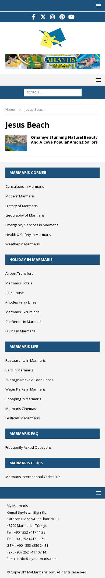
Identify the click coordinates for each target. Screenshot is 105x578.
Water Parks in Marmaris (25, 389)
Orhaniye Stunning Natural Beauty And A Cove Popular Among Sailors (64, 140)
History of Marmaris (21, 205)
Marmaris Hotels (18, 283)
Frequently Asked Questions (28, 447)
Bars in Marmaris (19, 370)
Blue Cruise (14, 292)
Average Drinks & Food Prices (29, 379)
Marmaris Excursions (22, 311)
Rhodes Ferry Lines (21, 302)
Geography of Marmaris (25, 215)
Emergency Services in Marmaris (31, 224)
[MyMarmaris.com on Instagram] (52, 17)
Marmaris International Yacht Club (33, 476)
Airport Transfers (19, 273)
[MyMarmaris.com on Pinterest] (62, 17)
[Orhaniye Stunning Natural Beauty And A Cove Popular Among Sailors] (16, 143)
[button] (98, 5)
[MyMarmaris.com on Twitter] (43, 17)
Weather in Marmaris (22, 244)
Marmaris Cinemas (20, 408)
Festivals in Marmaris (22, 418)
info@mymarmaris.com (38, 558)
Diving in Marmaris (20, 331)
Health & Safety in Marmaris (28, 234)
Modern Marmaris (20, 196)
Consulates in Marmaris (24, 186)
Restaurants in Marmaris (25, 360)
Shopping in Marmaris (23, 398)
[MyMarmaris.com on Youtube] (71, 17)
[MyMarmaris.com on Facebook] (33, 17)
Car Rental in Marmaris (24, 321)
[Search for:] (53, 92)
